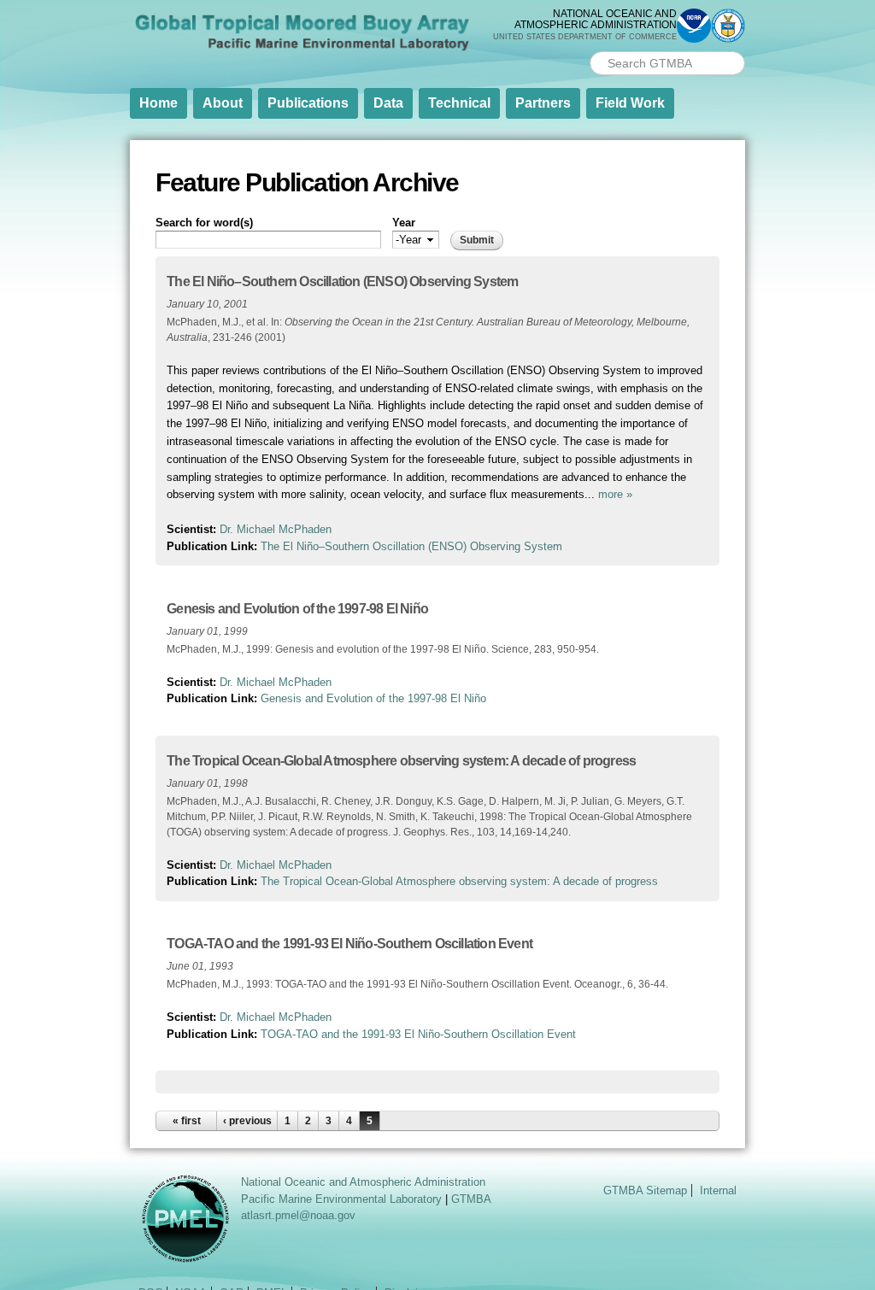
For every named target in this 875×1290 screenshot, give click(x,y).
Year (403, 222)
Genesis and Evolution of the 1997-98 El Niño (297, 608)
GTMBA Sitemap (645, 1190)
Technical (459, 103)
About (223, 103)
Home (158, 103)
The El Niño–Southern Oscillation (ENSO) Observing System (342, 281)
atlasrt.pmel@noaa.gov (298, 1215)
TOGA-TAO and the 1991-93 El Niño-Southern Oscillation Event (349, 943)
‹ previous (247, 1121)
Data (388, 103)
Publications (308, 103)
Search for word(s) (204, 222)
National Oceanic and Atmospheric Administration (363, 1182)
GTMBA (471, 1199)
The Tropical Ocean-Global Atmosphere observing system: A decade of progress (401, 760)
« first (187, 1121)
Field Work (630, 103)
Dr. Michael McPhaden (276, 529)
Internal (718, 1190)
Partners (543, 103)
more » (615, 494)
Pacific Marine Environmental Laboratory (341, 1199)
